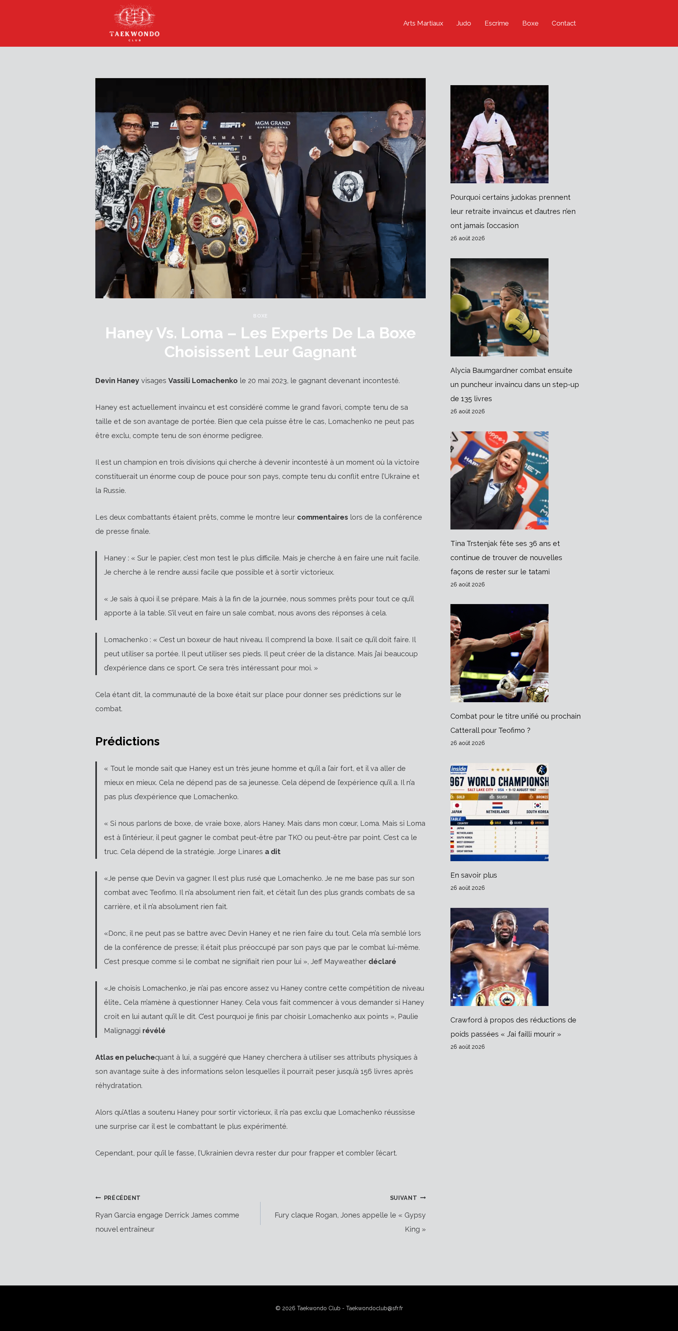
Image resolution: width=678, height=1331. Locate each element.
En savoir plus (473, 875)
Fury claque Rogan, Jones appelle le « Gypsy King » (350, 1213)
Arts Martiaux (423, 23)
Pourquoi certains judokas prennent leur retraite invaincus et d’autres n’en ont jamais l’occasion (513, 211)
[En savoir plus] (516, 812)
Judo (463, 23)
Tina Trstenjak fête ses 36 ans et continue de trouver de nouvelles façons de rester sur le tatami (506, 557)
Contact (564, 23)
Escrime (497, 23)
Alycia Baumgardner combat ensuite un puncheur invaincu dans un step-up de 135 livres (514, 384)
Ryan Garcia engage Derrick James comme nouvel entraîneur (167, 1213)
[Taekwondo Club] (134, 23)
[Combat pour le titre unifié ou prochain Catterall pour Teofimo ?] (516, 653)
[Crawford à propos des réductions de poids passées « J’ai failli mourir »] (516, 957)
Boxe (530, 23)
